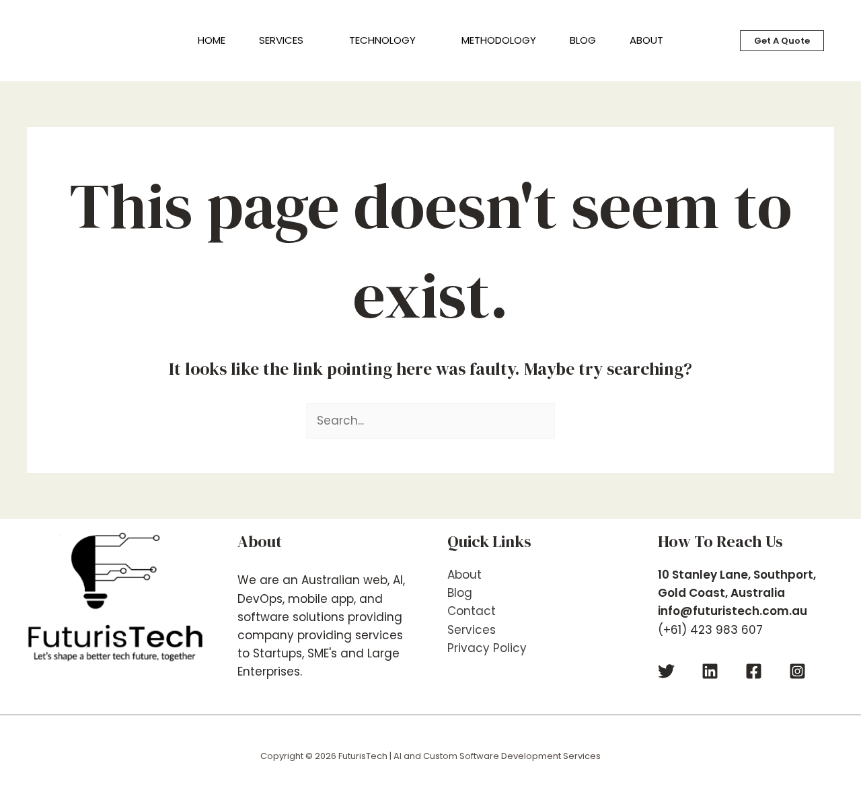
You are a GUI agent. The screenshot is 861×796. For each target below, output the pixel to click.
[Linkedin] (710, 671)
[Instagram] (797, 671)
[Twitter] (666, 671)
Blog (459, 593)
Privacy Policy (487, 648)
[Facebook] (753, 671)
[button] (309, 40)
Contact (471, 611)
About (464, 575)
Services (471, 630)
